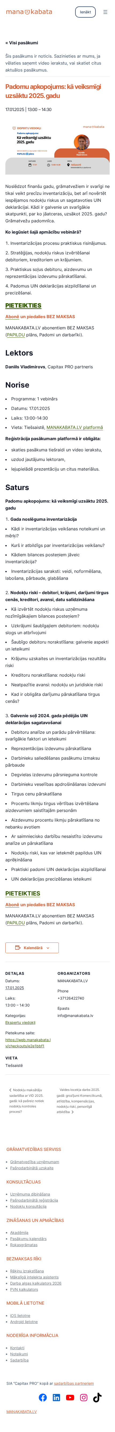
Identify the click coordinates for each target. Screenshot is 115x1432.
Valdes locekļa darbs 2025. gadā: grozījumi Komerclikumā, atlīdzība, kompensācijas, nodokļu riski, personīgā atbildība (79, 1101)
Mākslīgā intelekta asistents (34, 1277)
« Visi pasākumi (21, 42)
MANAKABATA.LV (21, 1411)
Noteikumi (19, 1354)
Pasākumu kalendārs (28, 1238)
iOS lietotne (20, 1315)
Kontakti (17, 1348)
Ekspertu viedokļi (20, 1022)
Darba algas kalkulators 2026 (36, 1283)
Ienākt (85, 12)
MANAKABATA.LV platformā (75, 427)
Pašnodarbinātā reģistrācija (34, 1200)
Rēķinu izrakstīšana (27, 1271)
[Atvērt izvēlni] (105, 12)
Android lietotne (24, 1321)
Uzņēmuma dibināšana (30, 1194)
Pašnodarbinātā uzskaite (31, 1168)
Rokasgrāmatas (23, 1244)
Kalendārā (33, 947)
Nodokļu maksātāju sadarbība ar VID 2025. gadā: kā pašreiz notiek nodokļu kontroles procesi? (26, 1101)
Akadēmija (19, 1232)
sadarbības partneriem (74, 1383)
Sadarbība (19, 1360)
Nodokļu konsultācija (28, 1206)
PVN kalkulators (24, 1289)
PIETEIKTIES (22, 893)
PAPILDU (16, 334)
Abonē (12, 316)
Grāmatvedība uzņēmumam (34, 1161)
